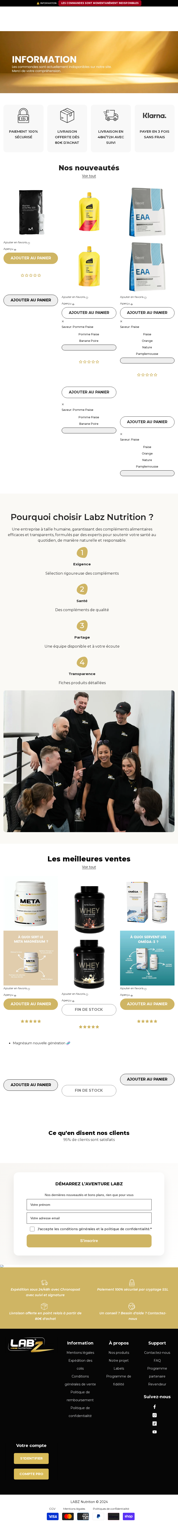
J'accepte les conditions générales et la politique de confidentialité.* (95, 1229)
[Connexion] (158, 13)
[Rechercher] (89, 25)
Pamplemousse (147, 354)
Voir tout (89, 176)
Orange (147, 341)
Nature (147, 347)
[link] (23, 128)
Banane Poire (89, 341)
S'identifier (31, 1458)
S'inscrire (89, 1241)
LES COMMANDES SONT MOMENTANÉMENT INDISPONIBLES (100, 3)
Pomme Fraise (89, 334)
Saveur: (77, 327)
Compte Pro (31, 1474)
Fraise (147, 334)
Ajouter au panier (31, 258)
